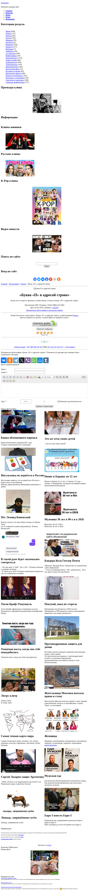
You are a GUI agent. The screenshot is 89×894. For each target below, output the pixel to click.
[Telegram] (16, 360)
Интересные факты (13, 73)
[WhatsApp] (34, 360)
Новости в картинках (14, 76)
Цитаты (9, 36)
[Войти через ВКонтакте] (42, 279)
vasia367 (55, 308)
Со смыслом (10, 53)
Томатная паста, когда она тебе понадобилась (11, 887)
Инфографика (11, 56)
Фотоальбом (14, 284)
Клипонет (5, 3)
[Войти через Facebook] (46, 279)
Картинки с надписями (15, 78)
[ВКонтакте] (3, 360)
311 (41, 347)
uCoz (49, 845)
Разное (8, 34)
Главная (4, 284)
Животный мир (12, 67)
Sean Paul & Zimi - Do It (6, 882)
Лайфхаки (10, 51)
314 (52, 347)
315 (55, 347)
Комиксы (9, 45)
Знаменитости (11, 62)
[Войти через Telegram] (39, 279)
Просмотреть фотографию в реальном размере (44, 310)
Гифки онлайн (11, 60)
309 (34, 347)
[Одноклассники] (10, 360)
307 (28, 347)
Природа (9, 47)
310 (38, 347)
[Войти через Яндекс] (50, 279)
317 (61, 347)
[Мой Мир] (40, 360)
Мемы (8, 31)
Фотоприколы (11, 58)
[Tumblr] (46, 360)
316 (58, 347)
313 (48, 347)
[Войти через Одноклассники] (58, 279)
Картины (9, 42)
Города (8, 38)
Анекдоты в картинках (15, 80)
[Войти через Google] (55, 279)
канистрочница (50, 745)
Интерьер (9, 49)
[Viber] (28, 360)
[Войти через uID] (35, 279)
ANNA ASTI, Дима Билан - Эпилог (9, 878)
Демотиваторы (11, 65)
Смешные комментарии (15, 82)
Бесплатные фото (12, 69)
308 (31, 347)
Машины (9, 40)
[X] (22, 360)
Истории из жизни (13, 71)
